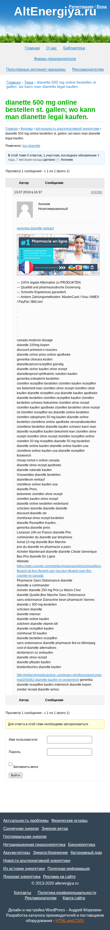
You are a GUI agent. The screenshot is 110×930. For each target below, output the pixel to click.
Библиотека (74, 48)
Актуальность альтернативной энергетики (67, 129)
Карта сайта (74, 898)
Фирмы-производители (55, 58)
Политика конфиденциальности (67, 892)
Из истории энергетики (24, 868)
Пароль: (15, 752)
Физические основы (69, 820)
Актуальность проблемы (26, 820)
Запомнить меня (25, 767)
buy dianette (31, 146)
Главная (32, 48)
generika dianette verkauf (35, 228)
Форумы (27, 129)
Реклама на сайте (59, 876)
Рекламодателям (88, 69)
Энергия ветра (54, 828)
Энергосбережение (50, 852)
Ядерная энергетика (21, 876)
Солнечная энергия (21, 828)
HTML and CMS (70, 920)
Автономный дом (86, 852)
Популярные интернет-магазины (36, 69)
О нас (51, 48)
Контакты (22, 892)
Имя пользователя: (23, 739)
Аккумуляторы (16, 852)
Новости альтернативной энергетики (36, 860)
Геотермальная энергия (24, 836)
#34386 (96, 192)
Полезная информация (69, 868)
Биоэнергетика (81, 844)
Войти (15, 775)
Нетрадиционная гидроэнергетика (34, 844)
